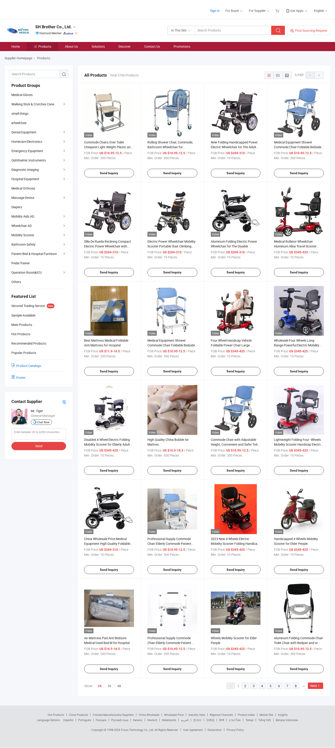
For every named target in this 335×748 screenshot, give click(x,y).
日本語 (210, 720)
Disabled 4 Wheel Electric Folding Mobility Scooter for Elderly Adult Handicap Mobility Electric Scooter (108, 444)
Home (15, 46)
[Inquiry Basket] (278, 10)
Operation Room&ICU (26, 272)
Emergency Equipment (27, 151)
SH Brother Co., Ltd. (53, 26)
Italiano (137, 720)
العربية (184, 720)
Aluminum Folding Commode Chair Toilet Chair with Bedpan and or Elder (298, 643)
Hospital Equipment (25, 179)
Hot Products (56, 715)
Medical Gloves (22, 95)
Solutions (98, 46)
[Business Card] (64, 402)
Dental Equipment (23, 132)
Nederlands (169, 720)
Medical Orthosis (23, 188)
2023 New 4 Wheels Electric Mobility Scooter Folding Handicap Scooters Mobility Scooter (235, 544)
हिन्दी (221, 720)
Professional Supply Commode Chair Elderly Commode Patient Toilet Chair (169, 544)
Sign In (215, 10)
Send (38, 446)
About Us (71, 46)
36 (109, 686)
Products (44, 46)
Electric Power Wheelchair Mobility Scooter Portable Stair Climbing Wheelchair (171, 246)
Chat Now (43, 422)
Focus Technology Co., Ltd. (138, 730)
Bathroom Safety (23, 244)
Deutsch (152, 720)
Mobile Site (266, 715)
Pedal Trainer (20, 263)
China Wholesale (149, 715)
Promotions (182, 46)
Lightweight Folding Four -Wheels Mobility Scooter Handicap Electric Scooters (298, 444)
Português (84, 720)
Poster (21, 377)
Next (313, 685)
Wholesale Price (174, 715)
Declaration (215, 730)
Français (101, 720)
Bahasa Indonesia (287, 720)
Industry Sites (196, 715)
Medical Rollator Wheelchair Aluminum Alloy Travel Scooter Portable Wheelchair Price (295, 246)
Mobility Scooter (22, 235)
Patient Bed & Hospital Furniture (34, 254)
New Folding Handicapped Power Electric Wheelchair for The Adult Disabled (234, 147)
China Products (78, 715)
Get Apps (297, 10)
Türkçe (249, 720)
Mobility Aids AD (22, 216)
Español (68, 720)
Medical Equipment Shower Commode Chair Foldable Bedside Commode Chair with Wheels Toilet (298, 147)
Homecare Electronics (26, 141)
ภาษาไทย (235, 720)
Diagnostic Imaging (25, 169)
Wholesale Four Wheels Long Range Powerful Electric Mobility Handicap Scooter (296, 345)
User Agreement (193, 730)
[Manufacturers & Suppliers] (34, 9)
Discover (125, 46)
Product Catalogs (28, 366)
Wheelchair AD (21, 225)
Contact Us (152, 46)
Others (16, 282)
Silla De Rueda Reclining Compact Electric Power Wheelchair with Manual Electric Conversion (107, 246)
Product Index (246, 715)
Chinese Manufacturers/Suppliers (113, 715)
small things (19, 113)
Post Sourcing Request (311, 30)
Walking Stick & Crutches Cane (32, 104)
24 (99, 686)
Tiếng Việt (264, 720)
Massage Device (22, 197)
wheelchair (19, 123)
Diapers (16, 207)
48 (119, 686)
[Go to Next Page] (319, 75)
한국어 (197, 720)
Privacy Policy (235, 730)
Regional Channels (221, 715)
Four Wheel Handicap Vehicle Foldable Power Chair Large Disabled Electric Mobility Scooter (234, 345)
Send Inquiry (109, 173)
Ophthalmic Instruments (28, 160)
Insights (283, 715)
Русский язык (119, 720)
